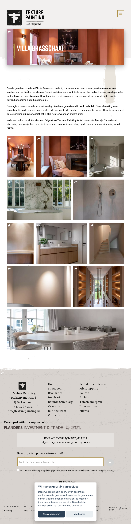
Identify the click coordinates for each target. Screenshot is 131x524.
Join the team (57, 411)
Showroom (55, 388)
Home (52, 384)
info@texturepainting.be (23, 411)
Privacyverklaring (105, 470)
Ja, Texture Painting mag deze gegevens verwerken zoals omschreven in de (67, 470)
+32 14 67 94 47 (24, 406)
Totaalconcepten (91, 402)
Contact (53, 415)
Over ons (54, 406)
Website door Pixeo (118, 508)
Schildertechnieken (93, 384)
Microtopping (89, 388)
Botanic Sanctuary (60, 402)
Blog (26, 510)
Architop (85, 397)
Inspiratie (54, 397)
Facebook (69, 482)
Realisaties (55, 393)
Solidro (84, 393)
